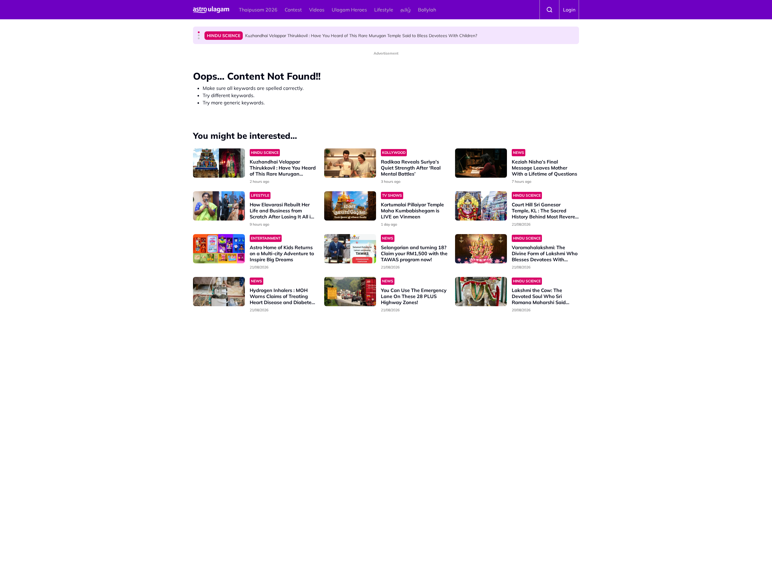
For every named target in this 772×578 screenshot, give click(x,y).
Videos (316, 10)
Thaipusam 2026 (258, 10)
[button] (199, 32)
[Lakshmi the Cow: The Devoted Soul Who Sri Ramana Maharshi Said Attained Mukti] (481, 291)
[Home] (211, 9)
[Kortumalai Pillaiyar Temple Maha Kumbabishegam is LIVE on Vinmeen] (350, 206)
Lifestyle (383, 10)
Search (549, 9)
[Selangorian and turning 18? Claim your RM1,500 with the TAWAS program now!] (350, 248)
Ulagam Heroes (349, 10)
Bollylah (427, 10)
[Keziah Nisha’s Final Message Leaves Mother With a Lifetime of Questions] (481, 163)
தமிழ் (405, 10)
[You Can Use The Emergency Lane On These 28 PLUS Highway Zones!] (350, 291)
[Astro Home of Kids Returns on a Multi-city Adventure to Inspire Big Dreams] (219, 248)
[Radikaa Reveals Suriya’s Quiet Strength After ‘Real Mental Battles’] (350, 163)
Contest (293, 10)
